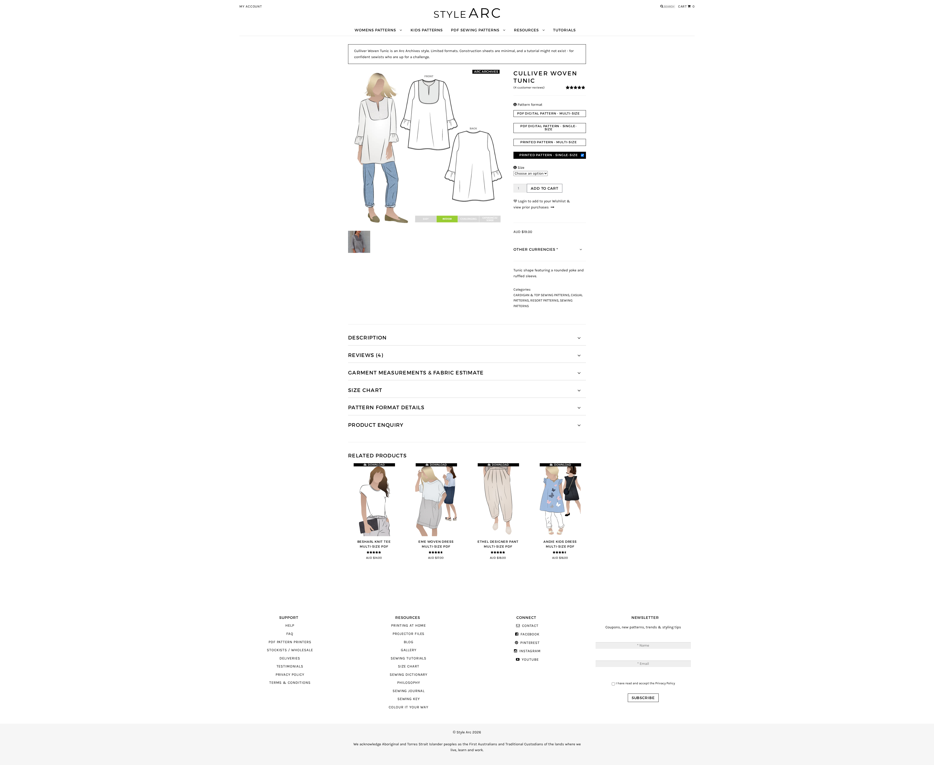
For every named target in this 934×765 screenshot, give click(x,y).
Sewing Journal (409, 691)
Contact (530, 626)
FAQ (289, 634)
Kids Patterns (427, 30)
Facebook (530, 634)
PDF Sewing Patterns (475, 30)
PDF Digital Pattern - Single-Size (548, 127)
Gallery (409, 650)
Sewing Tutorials (408, 658)
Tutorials (564, 30)
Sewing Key (408, 699)
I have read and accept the (645, 683)
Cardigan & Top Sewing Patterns (541, 295)
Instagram (530, 651)
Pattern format (527, 105)
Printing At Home (408, 625)
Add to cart (544, 188)
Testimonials (290, 666)
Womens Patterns (375, 30)
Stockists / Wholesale (290, 650)
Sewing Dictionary (408, 675)
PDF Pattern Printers (290, 642)
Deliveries (289, 658)
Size (518, 168)
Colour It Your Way (408, 707)
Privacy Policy (290, 675)
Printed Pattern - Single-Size (548, 155)
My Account (250, 7)
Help (289, 625)
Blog (408, 642)
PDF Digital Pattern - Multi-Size (548, 113)
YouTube (530, 660)
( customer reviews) (529, 87)
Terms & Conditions (290, 683)
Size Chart (408, 666)
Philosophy (408, 683)
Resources (526, 30)
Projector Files (408, 634)
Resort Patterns (544, 300)
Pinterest (530, 643)
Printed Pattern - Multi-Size (548, 142)
